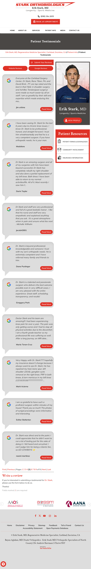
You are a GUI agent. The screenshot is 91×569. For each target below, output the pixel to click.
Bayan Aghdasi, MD (14, 540)
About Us (22, 30)
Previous (11, 469)
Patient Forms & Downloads (75, 142)
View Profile (74, 120)
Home (12, 30)
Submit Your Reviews (43, 62)
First (4, 469)
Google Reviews (41, 68)
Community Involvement (73, 150)
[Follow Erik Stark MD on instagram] (49, 515)
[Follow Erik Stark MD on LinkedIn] (55, 515)
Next (44, 469)
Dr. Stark (48, 480)
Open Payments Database (57, 528)
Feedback (53, 525)
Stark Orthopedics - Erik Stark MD (40, 540)
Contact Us (74, 30)
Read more (46, 109)
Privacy (31, 525)
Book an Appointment (47, 21)
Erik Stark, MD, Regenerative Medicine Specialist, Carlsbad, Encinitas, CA (36, 52)
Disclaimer (20, 525)
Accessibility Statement (33, 528)
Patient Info (50, 30)
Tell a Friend (66, 525)
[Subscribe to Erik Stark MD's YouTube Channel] (44, 515)
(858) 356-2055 (47, 16)
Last (49, 469)
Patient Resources (72, 133)
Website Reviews (15, 68)
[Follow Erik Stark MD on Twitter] (40, 515)
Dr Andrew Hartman (43, 543)
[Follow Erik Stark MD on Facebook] (35, 515)
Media (62, 30)
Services (36, 30)
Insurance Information (73, 158)
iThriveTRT (59, 543)
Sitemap (41, 525)
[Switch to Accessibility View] (3, 564)
